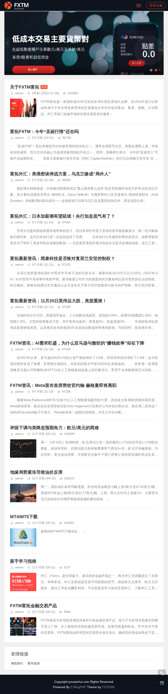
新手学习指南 (23, 561)
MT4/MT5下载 (24, 516)
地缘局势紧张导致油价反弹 (36, 472)
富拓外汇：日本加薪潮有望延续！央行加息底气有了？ (62, 216)
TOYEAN (108, 687)
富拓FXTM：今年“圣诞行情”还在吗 (44, 131)
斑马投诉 (34, 663)
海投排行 (17, 663)
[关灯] (162, 683)
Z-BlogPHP (77, 687)
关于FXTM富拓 (24, 87)
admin (19, 93)
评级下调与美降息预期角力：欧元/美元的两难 (54, 427)
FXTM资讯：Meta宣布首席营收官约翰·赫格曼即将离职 (63, 385)
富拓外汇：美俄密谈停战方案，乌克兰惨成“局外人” (60, 173)
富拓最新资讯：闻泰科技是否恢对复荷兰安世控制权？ (62, 258)
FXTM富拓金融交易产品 (33, 605)
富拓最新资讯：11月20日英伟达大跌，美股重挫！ (58, 300)
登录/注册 (156, 5)
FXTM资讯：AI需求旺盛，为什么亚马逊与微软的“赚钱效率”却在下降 (77, 343)
